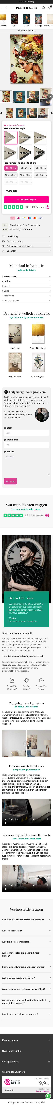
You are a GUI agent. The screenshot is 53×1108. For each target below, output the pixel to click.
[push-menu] (4, 8)
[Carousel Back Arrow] (3, 20)
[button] (6, 97)
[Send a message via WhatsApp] (48, 1096)
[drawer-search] (43, 8)
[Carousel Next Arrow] (49, 20)
